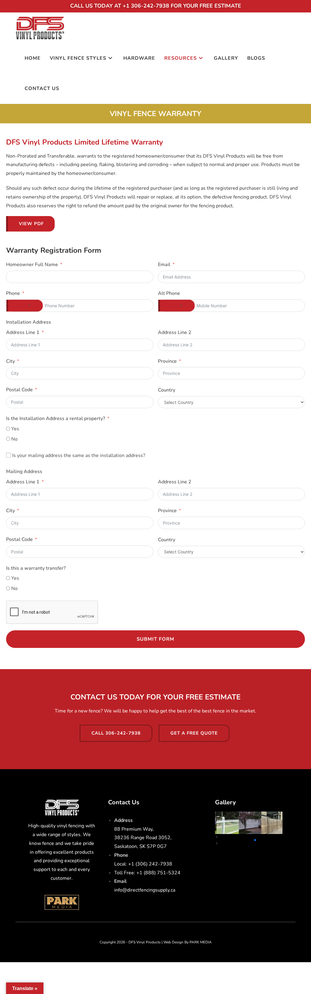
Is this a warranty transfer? (36, 568)
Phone (13, 293)
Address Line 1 (22, 332)
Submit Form (155, 639)
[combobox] (24, 306)
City (10, 361)
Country (166, 390)
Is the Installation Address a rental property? (55, 418)
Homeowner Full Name (32, 264)
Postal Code (19, 389)
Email (164, 264)
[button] (238, 840)
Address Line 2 (174, 332)
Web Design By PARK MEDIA (187, 942)
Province (167, 361)
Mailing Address (24, 471)
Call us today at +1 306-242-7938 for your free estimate (155, 5)
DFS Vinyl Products (144, 942)
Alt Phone (169, 293)
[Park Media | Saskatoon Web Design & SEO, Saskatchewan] (62, 902)
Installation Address (28, 322)
